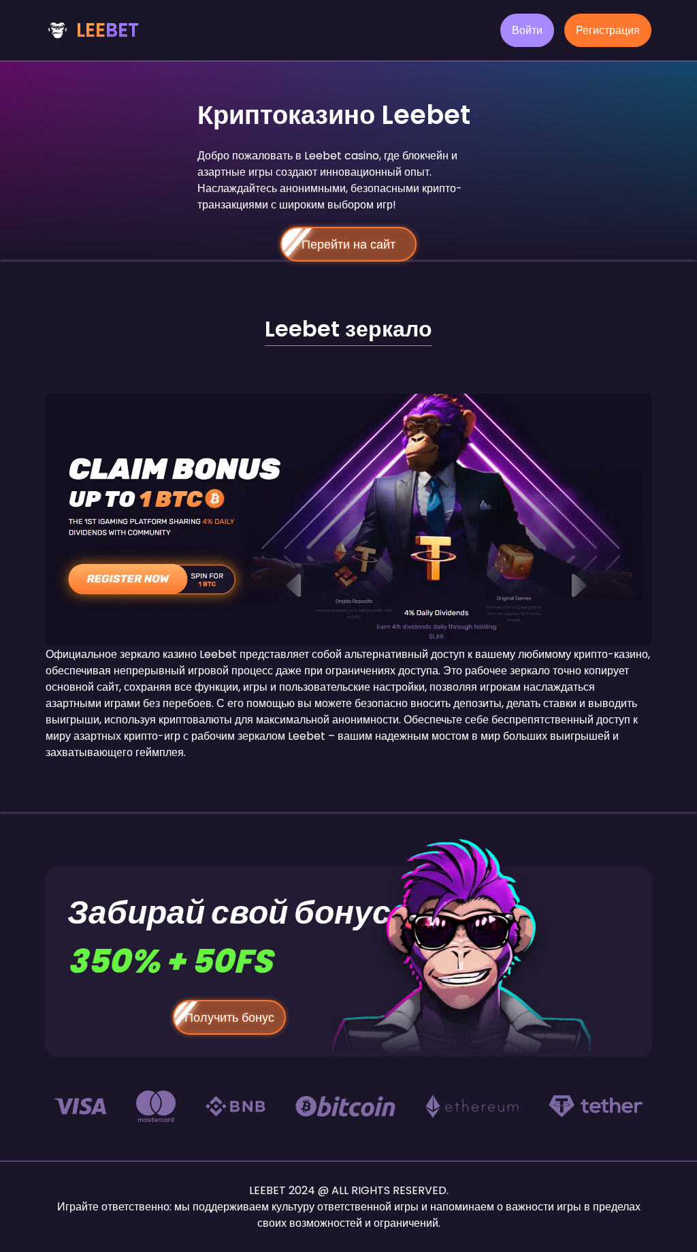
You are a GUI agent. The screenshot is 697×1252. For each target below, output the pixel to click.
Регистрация (608, 30)
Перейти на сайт (348, 244)
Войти (527, 30)
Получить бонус (229, 1017)
